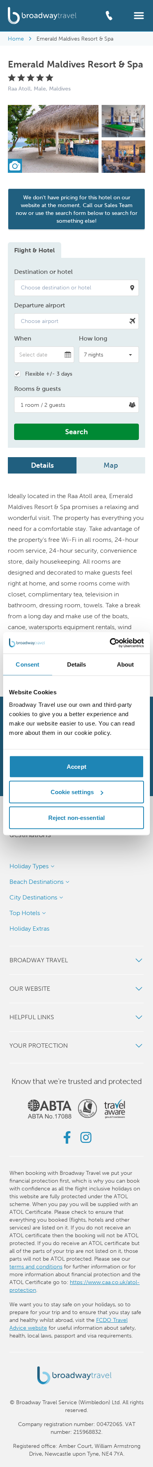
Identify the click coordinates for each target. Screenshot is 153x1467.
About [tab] (125, 664)
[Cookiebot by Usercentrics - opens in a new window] (110, 643)
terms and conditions (35, 1266)
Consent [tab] (27, 664)
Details (42, 465)
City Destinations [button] (33, 897)
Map (111, 465)
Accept (76, 766)
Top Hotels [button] (24, 913)
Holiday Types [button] (29, 866)
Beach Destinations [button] (36, 881)
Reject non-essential (76, 817)
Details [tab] (76, 664)
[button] (139, 15)
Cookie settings (72, 792)
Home (16, 38)
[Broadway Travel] (42, 15)
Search (76, 432)
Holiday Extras (29, 928)
